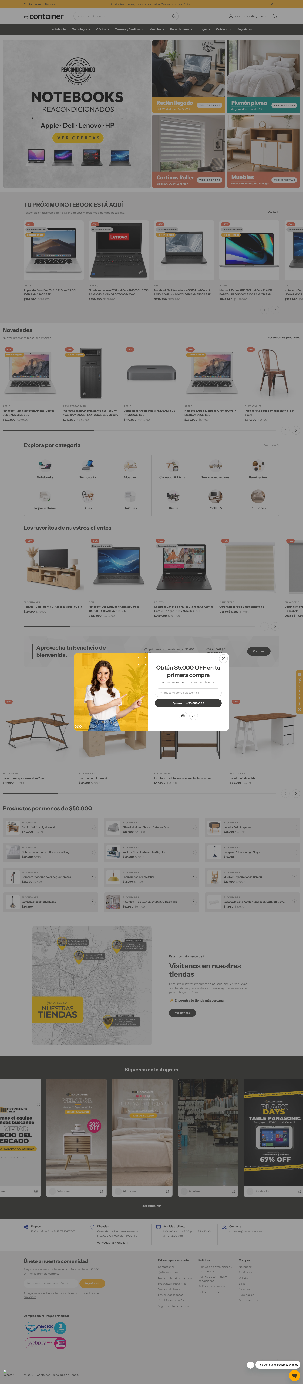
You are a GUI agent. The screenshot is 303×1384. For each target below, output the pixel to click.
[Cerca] (223, 658)
